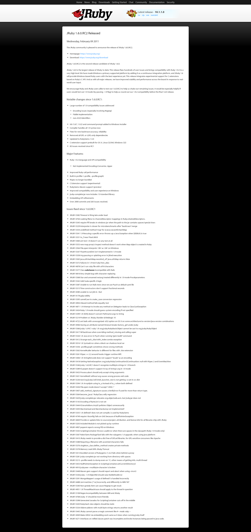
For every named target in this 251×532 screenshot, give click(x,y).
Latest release (145, 12)
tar (139, 15)
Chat (131, 2)
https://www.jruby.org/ (90, 53)
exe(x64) (154, 15)
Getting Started (119, 2)
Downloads (104, 2)
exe (147, 15)
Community (141, 2)
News (87, 2)
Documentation (157, 2)
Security (171, 2)
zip (143, 15)
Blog (94, 2)
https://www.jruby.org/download (94, 57)
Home (79, 2)
